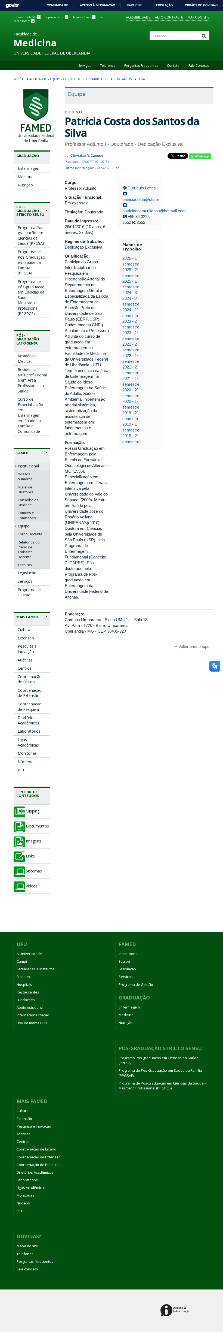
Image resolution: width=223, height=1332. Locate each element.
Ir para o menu (56, 17)
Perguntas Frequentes (141, 65)
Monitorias (27, 753)
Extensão (26, 638)
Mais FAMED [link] (27, 617)
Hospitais (24, 984)
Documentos (37, 826)
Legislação (163, 5)
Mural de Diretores (25, 489)
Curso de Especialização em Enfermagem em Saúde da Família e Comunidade (30, 415)
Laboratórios (29, 731)
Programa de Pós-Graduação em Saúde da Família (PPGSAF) (31, 262)
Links (30, 856)
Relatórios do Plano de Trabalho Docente (29, 550)
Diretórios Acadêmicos (28, 720)
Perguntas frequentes (35, 1261)
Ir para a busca (84, 17)
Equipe (55, 79)
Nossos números (25, 476)
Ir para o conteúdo (27, 17)
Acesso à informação (97, 5)
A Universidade (29, 953)
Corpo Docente (75, 79)
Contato (173, 65)
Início (42, 79)
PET (21, 769)
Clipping (32, 811)
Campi (22, 961)
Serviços (84, 65)
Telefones (107, 65)
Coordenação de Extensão (30, 693)
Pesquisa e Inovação (27, 649)
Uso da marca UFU (32, 1022)
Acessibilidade (138, 17)
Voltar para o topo (193, 646)
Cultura (24, 629)
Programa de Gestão (29, 592)
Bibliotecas (26, 976)
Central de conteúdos (27, 793)
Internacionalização (33, 1015)
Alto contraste (169, 17)
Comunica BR (57, 5)
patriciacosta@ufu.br (140, 199)
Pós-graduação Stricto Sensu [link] (30, 211)
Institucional (28, 466)
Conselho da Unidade (28, 502)
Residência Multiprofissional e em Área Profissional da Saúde (32, 380)
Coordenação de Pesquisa (30, 706)
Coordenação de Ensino (30, 679)
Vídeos (32, 886)
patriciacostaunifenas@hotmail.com (154, 211)
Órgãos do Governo (201, 5)
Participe (134, 5)
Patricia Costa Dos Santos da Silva (117, 79)
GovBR (11, 4)
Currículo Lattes (142, 188)
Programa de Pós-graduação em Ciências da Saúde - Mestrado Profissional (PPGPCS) (31, 297)
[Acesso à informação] (176, 1310)
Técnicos (25, 564)
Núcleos (25, 761)
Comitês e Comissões (27, 515)
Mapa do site (198, 17)
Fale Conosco (198, 65)
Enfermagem (29, 168)
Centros (25, 668)
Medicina (25, 176)
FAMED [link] (22, 453)
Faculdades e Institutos (36, 968)
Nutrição (25, 185)
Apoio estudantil (30, 1007)
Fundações (26, 999)
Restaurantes (28, 992)
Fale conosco (27, 1269)
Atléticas (25, 660)
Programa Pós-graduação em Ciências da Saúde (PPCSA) (31, 235)
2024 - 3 (129, 292)
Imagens (33, 841)
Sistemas (34, 871)
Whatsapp (201, 156)
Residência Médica (27, 358)
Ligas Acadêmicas (28, 742)
